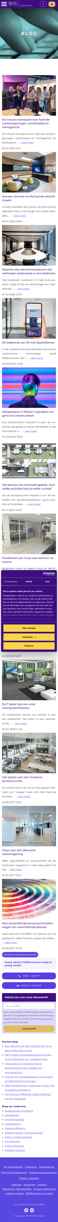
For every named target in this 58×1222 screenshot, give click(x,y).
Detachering (46, 1166)
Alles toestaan (29, 628)
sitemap (16, 1184)
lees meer (27, 142)
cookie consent (14, 1193)
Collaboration (13, 1124)
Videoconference (15, 1128)
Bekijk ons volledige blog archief (20, 954)
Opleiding (31, 1166)
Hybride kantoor (15, 1119)
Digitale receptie (15, 1150)
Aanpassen (27, 637)
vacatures (29, 1184)
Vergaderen (12, 1115)
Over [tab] (47, 581)
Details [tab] (29, 581)
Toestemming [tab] (10, 581)
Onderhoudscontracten (43, 1172)
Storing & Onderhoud (14, 1172)
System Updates (29, 1178)
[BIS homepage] (20, 3)
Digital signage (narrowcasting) (24, 1132)
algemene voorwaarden (17, 1189)
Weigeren (29, 646)
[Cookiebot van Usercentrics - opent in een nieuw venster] (43, 574)
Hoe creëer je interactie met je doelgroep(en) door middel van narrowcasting (23, 1068)
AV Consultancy (13, 1166)
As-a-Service (12, 1141)
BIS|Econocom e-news (39, 1193)
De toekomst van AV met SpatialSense (28, 342)
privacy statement (45, 1189)
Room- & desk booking (18, 1137)
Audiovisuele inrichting (19, 1110)
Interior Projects (14, 1145)
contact (42, 1184)
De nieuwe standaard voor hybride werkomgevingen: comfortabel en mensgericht (26, 123)
